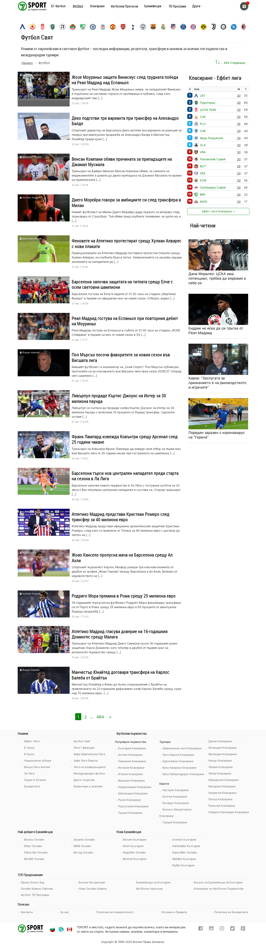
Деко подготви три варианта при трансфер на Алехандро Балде (125, 120)
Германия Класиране (132, 761)
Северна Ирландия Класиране (228, 812)
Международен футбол (89, 773)
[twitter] (232, 929)
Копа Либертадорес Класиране (183, 774)
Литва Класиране (219, 773)
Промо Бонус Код (32, 882)
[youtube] (211, 929)
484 (226, 62)
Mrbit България (133, 846)
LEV (202, 95)
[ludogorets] (52, 27)
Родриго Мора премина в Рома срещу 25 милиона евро (124, 596)
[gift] (244, 6)
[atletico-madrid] (173, 27)
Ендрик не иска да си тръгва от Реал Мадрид (215, 330)
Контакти (27, 912)
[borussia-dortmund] (203, 27)
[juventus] (213, 27)
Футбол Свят (82, 741)
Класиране (97, 6)
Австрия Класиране (176, 790)
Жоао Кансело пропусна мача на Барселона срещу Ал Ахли (122, 557)
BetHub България (134, 859)
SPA (202, 173)
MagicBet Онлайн (134, 852)
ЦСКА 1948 (208, 109)
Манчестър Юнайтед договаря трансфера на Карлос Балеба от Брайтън (120, 674)
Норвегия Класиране (222, 792)
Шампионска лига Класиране (182, 748)
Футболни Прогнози (124, 6)
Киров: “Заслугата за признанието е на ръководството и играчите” (217, 382)
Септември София (213, 187)
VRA (203, 152)
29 (238, 124)
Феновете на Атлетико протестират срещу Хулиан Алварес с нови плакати (126, 243)
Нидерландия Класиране (134, 787)
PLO (203, 124)
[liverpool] (103, 27)
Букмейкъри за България (153, 882)
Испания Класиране (131, 767)
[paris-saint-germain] (183, 27)
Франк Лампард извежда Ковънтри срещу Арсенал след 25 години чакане (125, 439)
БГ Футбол (58, 6)
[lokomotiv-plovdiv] (62, 27)
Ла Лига (29, 773)
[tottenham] (133, 27)
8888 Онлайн (82, 846)
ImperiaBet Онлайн (184, 852)
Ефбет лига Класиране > (218, 211)
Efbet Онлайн (33, 846)
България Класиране (132, 748)
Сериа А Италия (35, 780)
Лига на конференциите (90, 767)
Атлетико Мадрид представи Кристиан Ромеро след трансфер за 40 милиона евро (120, 516)
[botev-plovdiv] (73, 27)
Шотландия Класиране (133, 793)
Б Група (29, 747)
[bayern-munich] (193, 27)
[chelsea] (93, 27)
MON (203, 201)
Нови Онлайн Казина (92, 888)
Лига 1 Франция (84, 747)
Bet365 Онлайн (34, 859)
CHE (203, 131)
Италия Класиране (130, 774)
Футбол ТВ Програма (35, 894)
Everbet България (184, 839)
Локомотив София (212, 159)
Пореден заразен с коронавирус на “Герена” (216, 435)
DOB (203, 180)
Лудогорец (207, 102)
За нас (64, 912)
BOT (203, 166)
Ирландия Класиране (222, 754)
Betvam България (134, 839)
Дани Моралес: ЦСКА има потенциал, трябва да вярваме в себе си (217, 278)
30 (239, 95)
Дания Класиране (220, 741)
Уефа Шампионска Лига (89, 754)
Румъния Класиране (221, 805)
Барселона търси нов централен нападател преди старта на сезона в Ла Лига (125, 476)
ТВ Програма (177, 6)
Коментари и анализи (88, 786)
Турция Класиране (130, 812)
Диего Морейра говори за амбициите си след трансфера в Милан (126, 202)
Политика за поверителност (115, 912)
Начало (27, 63)
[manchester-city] (143, 27)
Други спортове (84, 780)
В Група (29, 754)
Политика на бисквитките (231, 912)
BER (202, 194)
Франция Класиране (131, 780)
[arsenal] (123, 27)
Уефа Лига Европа (85, 760)
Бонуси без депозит (92, 882)
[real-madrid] (163, 27)
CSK (203, 117)
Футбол (78, 6)
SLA (203, 145)
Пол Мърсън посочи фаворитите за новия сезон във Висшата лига (121, 357)
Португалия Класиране (133, 806)
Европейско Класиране (178, 761)
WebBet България (184, 859)
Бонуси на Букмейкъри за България (218, 882)
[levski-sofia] (22, 27)
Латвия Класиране (220, 767)
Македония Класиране (223, 780)
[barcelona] (153, 27)
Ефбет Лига (31, 741)
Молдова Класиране (222, 786)
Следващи (237, 62)
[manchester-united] (113, 27)
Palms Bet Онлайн (36, 852)
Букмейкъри (152, 6)
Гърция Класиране (175, 822)
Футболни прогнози (149, 888)
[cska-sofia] (32, 27)
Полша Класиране (220, 799)
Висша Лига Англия (37, 767)
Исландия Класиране (222, 747)
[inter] (223, 27)
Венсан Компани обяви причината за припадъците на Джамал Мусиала (122, 161)
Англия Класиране (130, 754)
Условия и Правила (174, 912)
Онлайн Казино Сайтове (37, 888)
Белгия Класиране (175, 796)
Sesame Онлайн (84, 839)
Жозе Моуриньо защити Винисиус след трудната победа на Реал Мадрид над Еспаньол (125, 79)
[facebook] (200, 929)
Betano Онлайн (34, 839)
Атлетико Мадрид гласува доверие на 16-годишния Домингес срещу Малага (119, 634)
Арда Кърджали (211, 138)
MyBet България (183, 865)
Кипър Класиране (220, 760)
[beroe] (83, 27)
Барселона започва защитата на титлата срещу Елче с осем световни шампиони (122, 284)
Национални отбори (37, 760)
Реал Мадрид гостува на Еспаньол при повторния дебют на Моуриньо (125, 321)
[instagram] (221, 929)
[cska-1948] (42, 27)
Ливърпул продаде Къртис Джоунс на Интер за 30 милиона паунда (119, 398)
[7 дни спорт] (33, 6)
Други (196, 6)
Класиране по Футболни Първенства (218, 888)
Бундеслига (32, 786)
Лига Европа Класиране (178, 754)
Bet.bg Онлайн (83, 852)
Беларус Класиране (176, 803)
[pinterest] (243, 929)
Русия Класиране (129, 799)
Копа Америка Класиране (180, 767)
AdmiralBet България (186, 846)
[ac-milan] (243, 27)
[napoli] (233, 27)
